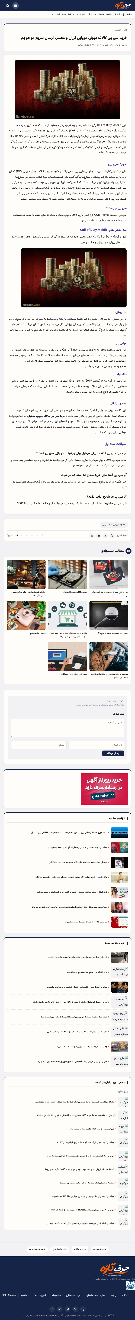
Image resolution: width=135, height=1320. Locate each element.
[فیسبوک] (52, 1309)
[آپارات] (83, 1309)
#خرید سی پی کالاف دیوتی (114, 524)
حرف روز (24, 1295)
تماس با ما (56, 1295)
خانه (125, 30)
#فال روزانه (66, 14)
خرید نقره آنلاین (59, 1249)
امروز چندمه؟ (40, 1295)
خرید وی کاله (80, 1249)
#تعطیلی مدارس (113, 14)
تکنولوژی (117, 30)
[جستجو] (7, 5)
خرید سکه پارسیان (37, 1249)
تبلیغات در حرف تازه (95, 1295)
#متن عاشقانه (79, 14)
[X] (112, 535)
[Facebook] (105, 535)
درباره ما (113, 1295)
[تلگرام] (67, 1309)
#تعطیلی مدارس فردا (95, 14)
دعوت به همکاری (73, 1295)
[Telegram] (98, 535)
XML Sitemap (9, 1295)
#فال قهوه (56, 14)
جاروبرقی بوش (99, 1249)
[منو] (15, 5)
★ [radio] (21, 536)
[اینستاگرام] (60, 1309)
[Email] (92, 535)
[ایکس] (75, 1309)
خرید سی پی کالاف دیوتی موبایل (46, 416)
